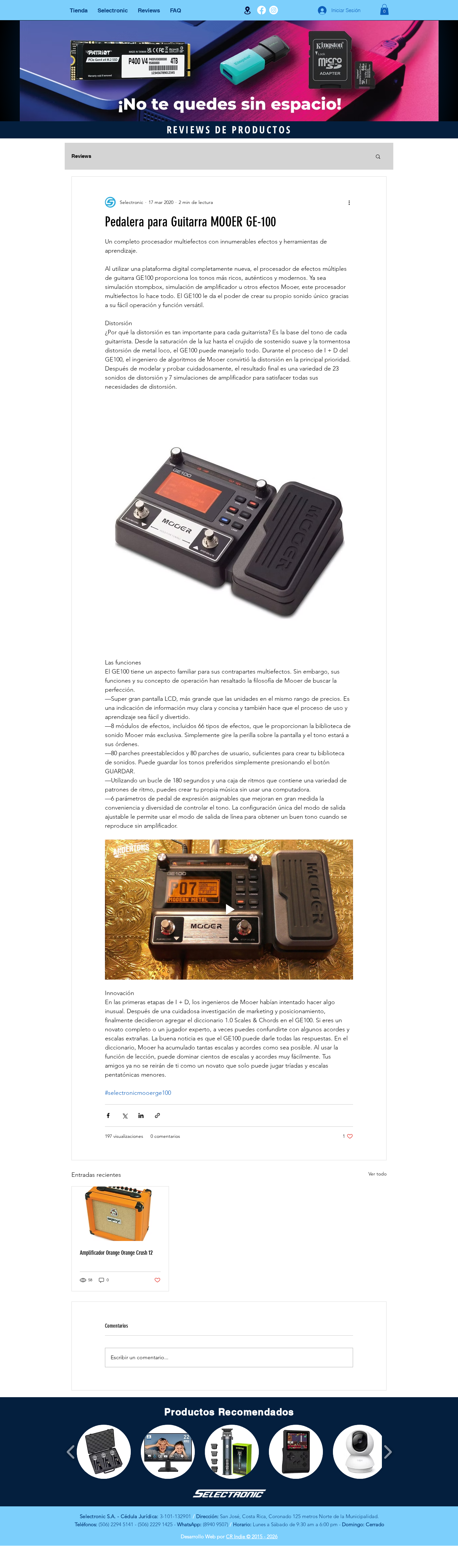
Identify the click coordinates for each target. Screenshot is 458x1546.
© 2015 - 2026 (262, 1536)
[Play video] (229, 909)
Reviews (81, 156)
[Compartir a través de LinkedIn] (141, 1115)
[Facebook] (261, 10)
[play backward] (70, 1451)
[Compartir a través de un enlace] (157, 1115)
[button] (384, 9)
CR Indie (236, 1536)
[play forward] (387, 1451)
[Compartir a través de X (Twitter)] (124, 1115)
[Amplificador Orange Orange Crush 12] (120, 1214)
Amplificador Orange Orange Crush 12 (116, 1252)
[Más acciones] (349, 202)
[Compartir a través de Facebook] (108, 1115)
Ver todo (377, 1174)
